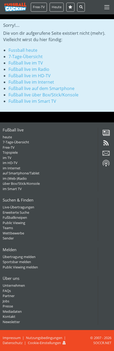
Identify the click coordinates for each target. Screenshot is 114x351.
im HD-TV (10, 162)
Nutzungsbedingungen (44, 337)
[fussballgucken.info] (15, 7)
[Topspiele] (70, 7)
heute (7, 137)
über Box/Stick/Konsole (21, 183)
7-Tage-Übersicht (25, 56)
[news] (106, 134)
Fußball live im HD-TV (29, 76)
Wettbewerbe (13, 233)
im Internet (11, 168)
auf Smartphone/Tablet (21, 173)
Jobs (6, 301)
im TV (7, 157)
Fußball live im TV (25, 63)
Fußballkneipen (15, 217)
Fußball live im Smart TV (32, 101)
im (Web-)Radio (15, 178)
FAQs (7, 290)
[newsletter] (106, 155)
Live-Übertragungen (18, 207)
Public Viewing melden (20, 267)
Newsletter (11, 321)
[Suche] (81, 7)
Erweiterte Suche (16, 212)
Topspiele (10, 152)
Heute (57, 7)
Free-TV (39, 7)
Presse (8, 306)
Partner (9, 295)
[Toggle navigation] (106, 7)
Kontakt (9, 316)
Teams (8, 227)
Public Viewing (14, 222)
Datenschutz (13, 342)
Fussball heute (22, 50)
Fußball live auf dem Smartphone (41, 88)
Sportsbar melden (17, 261)
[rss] (106, 144)
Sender (8, 238)
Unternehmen (14, 285)
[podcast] (106, 165)
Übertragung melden (19, 256)
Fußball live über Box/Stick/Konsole (43, 95)
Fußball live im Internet (31, 82)
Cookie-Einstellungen (44, 342)
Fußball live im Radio (28, 69)
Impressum (12, 337)
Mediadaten (12, 311)
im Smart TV (12, 188)
